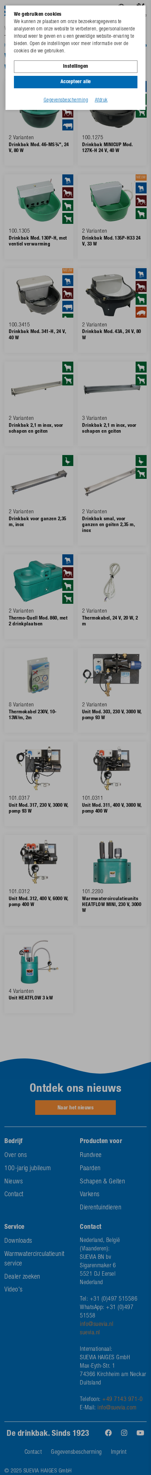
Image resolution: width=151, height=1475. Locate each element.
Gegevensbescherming (66, 100)
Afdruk (101, 100)
